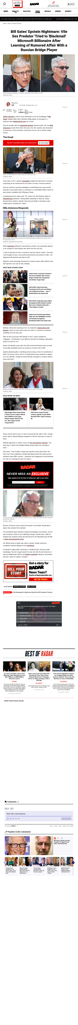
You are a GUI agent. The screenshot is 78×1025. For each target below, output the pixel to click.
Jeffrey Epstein (16, 23)
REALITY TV (15, 11)
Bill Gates (31, 586)
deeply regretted (31, 554)
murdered (30, 545)
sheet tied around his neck (14, 539)
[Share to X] (15, 110)
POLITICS (26, 11)
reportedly (26, 181)
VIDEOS (58, 11)
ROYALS (48, 11)
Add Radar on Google (26, 112)
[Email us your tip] (18, 7)
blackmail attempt (26, 125)
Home (4, 23)
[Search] (4, 5)
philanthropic (8, 198)
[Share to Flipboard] (20, 110)
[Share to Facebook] (9, 110)
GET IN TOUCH (40, 579)
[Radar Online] (34, 4)
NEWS (6, 11)
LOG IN (72, 4)
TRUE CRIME (37, 11)
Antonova (10, 246)
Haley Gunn (15, 103)
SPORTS (68, 11)
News (9, 23)
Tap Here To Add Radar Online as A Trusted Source (21, 142)
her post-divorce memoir (39, 443)
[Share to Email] (26, 110)
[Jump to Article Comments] (4, 110)
